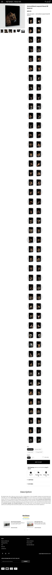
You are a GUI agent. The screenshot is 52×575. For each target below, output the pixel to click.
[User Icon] (47, 1)
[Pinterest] (9, 553)
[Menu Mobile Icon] (2, 2)
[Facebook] (2, 553)
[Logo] (13, 1)
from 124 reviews (26, 518)
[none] (2, 31)
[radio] (31, 21)
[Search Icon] (45, 1)
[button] (25, 530)
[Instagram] (5, 553)
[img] (26, 517)
